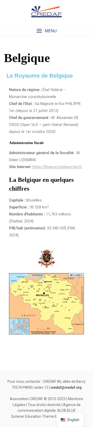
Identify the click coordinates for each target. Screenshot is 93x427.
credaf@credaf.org (66, 387)
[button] (46, 30)
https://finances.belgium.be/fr (57, 166)
